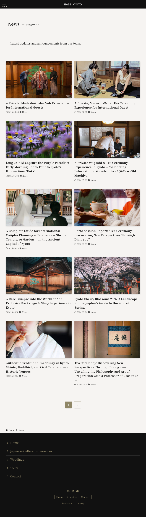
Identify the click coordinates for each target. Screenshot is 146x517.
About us (72, 497)
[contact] (77, 491)
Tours (14, 468)
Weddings (17, 459)
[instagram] (68, 491)
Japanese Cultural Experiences (31, 451)
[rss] (73, 491)
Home (14, 443)
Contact (15, 476)
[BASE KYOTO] (73, 4)
